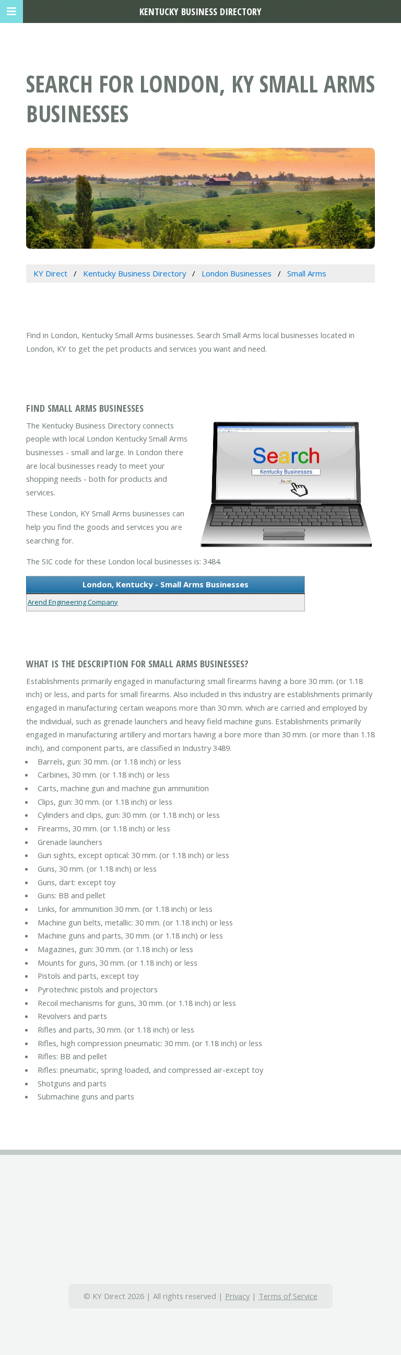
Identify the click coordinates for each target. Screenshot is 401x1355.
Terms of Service (287, 1296)
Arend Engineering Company (73, 602)
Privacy (237, 1296)
